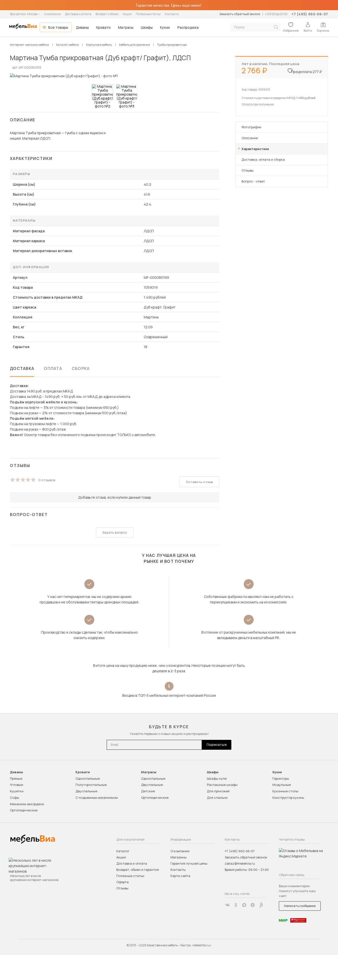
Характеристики (255, 149)
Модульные (281, 784)
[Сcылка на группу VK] (227, 905)
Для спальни (217, 797)
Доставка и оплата (78, 14)
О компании (52, 14)
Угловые (16, 784)
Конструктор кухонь (288, 797)
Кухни (165, 27)
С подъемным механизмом (96, 797)
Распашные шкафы (222, 784)
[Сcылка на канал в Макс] (244, 905)
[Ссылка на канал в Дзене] (252, 905)
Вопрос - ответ (253, 181)
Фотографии (251, 127)
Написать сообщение (299, 906)
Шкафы (147, 27)
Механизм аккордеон (27, 804)
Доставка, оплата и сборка (263, 159)
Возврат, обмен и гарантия (137, 869)
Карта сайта (180, 876)
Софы (14, 797)
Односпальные (87, 778)
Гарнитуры (280, 778)
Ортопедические (23, 810)
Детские (148, 791)
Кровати (103, 27)
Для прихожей (218, 791)
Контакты (172, 14)
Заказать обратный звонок (239, 14)
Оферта (122, 882)
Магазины (178, 857)
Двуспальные (86, 791)
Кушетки (17, 791)
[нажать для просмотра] (102, 92)
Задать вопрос (114, 532)
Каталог (122, 851)
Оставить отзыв (199, 482)
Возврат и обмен (107, 14)
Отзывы (247, 170)
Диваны (82, 27)
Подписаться (217, 745)
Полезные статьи (148, 14)
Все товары (58, 27)
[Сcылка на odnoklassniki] (236, 905)
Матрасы (125, 27)
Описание (249, 138)
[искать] (275, 27)
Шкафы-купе (217, 778)
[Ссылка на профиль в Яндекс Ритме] (261, 905)
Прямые (16, 778)
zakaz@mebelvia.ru (240, 863)
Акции (127, 14)
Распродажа (188, 27)
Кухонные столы (285, 791)
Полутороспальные (91, 784)
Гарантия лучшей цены (188, 863)
